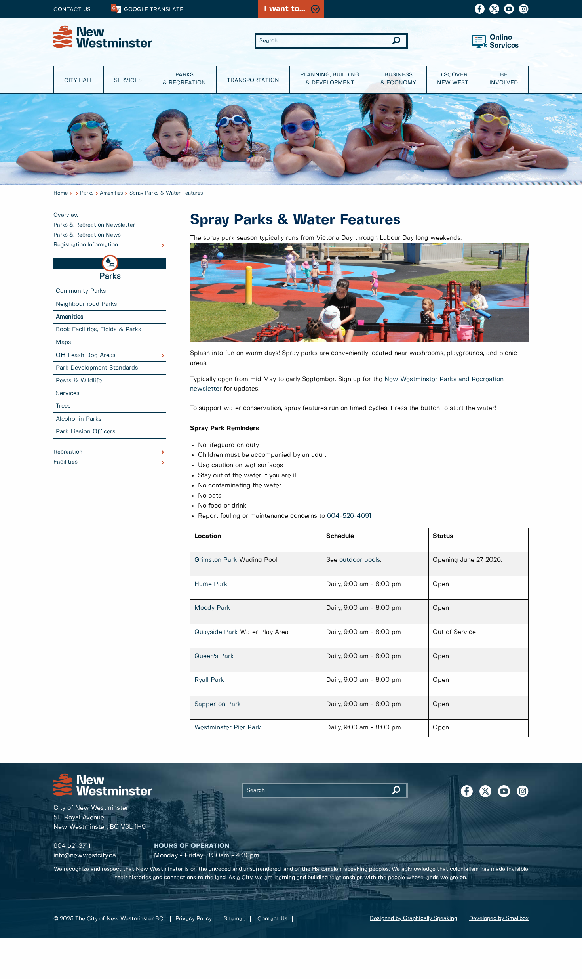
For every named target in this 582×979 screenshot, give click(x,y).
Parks (87, 193)
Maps (63, 342)
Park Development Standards (97, 368)
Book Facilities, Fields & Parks (98, 329)
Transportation (253, 80)
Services (128, 80)
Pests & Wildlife (79, 381)
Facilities (65, 462)
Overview (66, 215)
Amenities (111, 193)
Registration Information (85, 245)
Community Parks (81, 291)
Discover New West (452, 79)
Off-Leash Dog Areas (86, 355)
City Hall (78, 80)
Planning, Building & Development (329, 79)
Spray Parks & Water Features (166, 193)
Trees (63, 406)
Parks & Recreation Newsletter (94, 225)
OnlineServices (504, 41)
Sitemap (234, 919)
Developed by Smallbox (499, 918)
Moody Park (212, 608)
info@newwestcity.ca (84, 856)
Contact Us (72, 9)
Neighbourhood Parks (86, 304)
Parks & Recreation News (87, 235)
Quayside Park (216, 632)
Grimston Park (215, 560)
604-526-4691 (349, 516)
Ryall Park (209, 680)
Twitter (494, 9)
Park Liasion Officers (86, 432)
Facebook (480, 9)
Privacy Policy (193, 919)
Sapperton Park (217, 704)
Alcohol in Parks (79, 419)
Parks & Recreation (184, 79)
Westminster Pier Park (227, 728)
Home (60, 193)
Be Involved (503, 79)
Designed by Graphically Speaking (413, 918)
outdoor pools (359, 560)
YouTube (509, 9)
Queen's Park (214, 656)
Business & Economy (398, 79)
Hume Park (211, 584)
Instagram (524, 9)
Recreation (67, 452)
